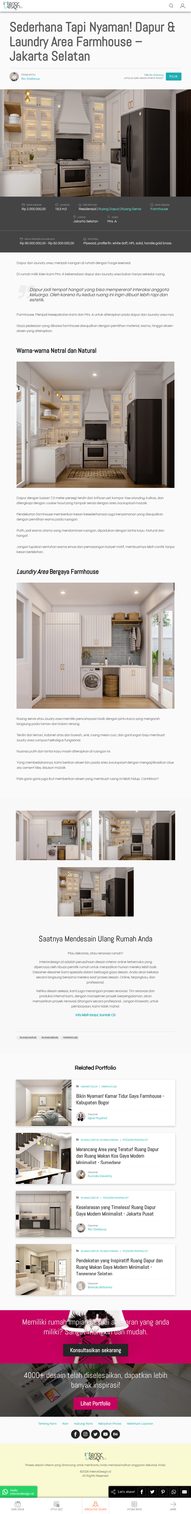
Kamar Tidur (89, 1086)
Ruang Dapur (108, 209)
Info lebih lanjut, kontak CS (95, 1015)
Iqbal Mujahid (97, 1118)
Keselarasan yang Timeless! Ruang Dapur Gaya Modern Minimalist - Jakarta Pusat (116, 1210)
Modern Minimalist (135, 1140)
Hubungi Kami (83, 1423)
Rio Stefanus (30, 79)
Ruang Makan (109, 1140)
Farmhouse (159, 209)
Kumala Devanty (100, 1176)
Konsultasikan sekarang (95, 1350)
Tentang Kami (47, 1423)
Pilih (174, 76)
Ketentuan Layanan (140, 1423)
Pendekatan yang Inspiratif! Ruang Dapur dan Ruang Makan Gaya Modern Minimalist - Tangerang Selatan (119, 1267)
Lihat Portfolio (95, 1403)
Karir (65, 1423)
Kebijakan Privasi (109, 1423)
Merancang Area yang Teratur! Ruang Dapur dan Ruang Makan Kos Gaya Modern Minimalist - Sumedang (117, 1156)
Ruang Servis (131, 209)
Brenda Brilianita (100, 1287)
